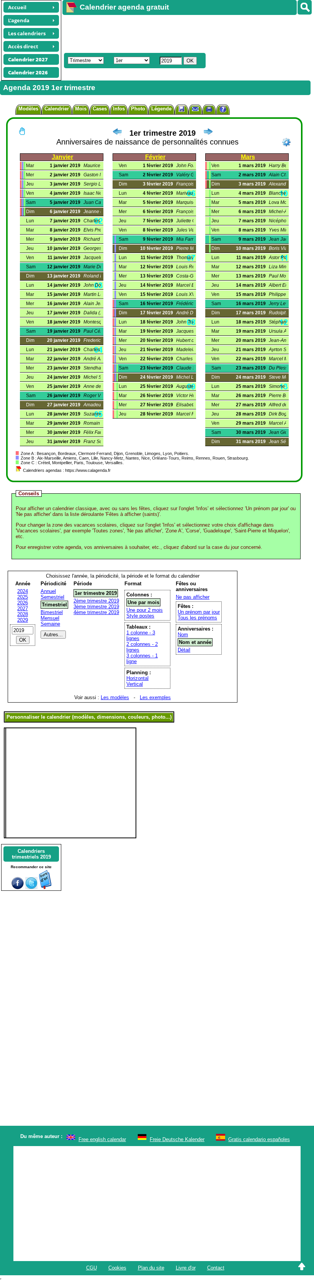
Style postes (140, 616)
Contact (215, 1268)
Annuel (48, 591)
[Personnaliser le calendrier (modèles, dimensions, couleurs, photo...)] (286, 142)
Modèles (28, 109)
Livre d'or (186, 1268)
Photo (138, 109)
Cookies (117, 1268)
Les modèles (115, 697)
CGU (91, 1268)
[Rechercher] (305, 7)
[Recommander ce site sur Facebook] (17, 887)
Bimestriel (52, 612)
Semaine (50, 624)
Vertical (134, 684)
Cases (100, 109)
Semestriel (52, 597)
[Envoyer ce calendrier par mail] (195, 108)
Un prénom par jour (199, 612)
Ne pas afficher (192, 597)
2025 (22, 597)
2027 (22, 608)
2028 (22, 614)
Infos (119, 109)
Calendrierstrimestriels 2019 (31, 854)
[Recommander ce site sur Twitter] (31, 887)
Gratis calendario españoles (259, 1139)
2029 (22, 620)
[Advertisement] (184, 33)
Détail (184, 650)
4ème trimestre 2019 (96, 612)
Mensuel (50, 618)
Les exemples (155, 697)
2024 (22, 591)
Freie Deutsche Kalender (177, 1139)
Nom (183, 634)
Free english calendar (102, 1139)
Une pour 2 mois (144, 610)
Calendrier (56, 109)
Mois (81, 109)
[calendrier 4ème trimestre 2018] (117, 133)
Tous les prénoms (197, 618)
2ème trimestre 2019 (96, 601)
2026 (22, 603)
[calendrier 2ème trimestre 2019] (208, 133)
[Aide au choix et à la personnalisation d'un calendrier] (223, 110)
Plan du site (151, 1268)
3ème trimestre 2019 (96, 606)
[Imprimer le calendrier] (209, 110)
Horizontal (137, 678)
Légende (161, 109)
